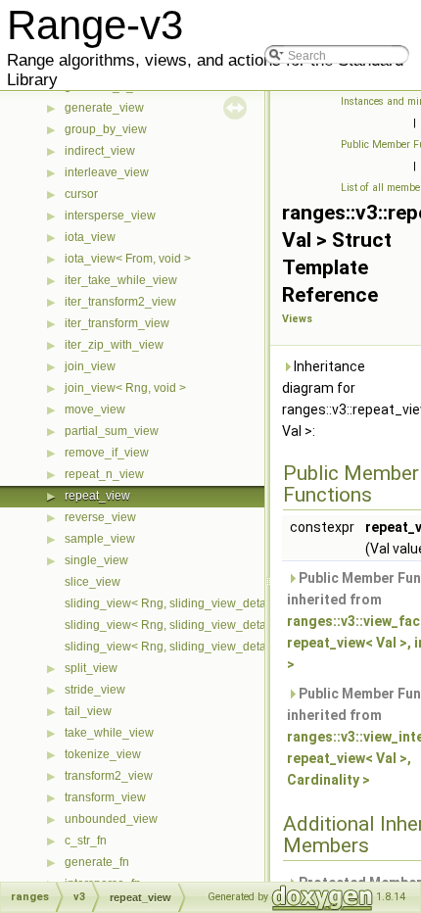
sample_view (100, 539)
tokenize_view (103, 754)
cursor (81, 194)
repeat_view (97, 496)
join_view (90, 366)
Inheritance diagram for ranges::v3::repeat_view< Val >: (347, 399)
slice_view (92, 582)
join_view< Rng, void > (125, 388)
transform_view (105, 797)
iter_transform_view (117, 323)
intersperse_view (110, 215)
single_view (96, 560)
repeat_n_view (104, 474)
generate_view (104, 108)
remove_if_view (107, 452)
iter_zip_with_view (114, 345)
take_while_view (109, 733)
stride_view (95, 690)
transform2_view (109, 776)
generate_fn (97, 862)
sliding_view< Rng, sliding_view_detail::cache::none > (209, 646)
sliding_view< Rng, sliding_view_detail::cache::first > (205, 603)
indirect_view (100, 151)
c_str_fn (86, 840)
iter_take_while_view (121, 280)
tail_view (88, 711)
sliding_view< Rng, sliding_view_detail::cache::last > (205, 625)
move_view (95, 409)
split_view (91, 668)
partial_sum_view (112, 431)
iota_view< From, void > (128, 258)
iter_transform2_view (120, 302)
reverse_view (100, 517)
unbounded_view (111, 819)
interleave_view (107, 172)
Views (297, 318)
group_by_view (106, 129)
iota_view (90, 237)
